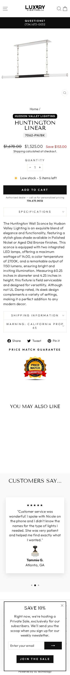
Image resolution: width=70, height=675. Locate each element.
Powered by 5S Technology (35, 671)
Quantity (35, 160)
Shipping (19, 151)
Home (34, 109)
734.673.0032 (35, 200)
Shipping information (35, 315)
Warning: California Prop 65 (35, 326)
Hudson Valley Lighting (35, 116)
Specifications (35, 211)
